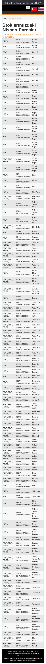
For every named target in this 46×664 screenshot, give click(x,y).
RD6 (31, 34)
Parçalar (11, 18)
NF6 (12, 36)
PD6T (14, 34)
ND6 (4, 34)
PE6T (20, 34)
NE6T (9, 34)
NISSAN (6, 36)
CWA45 (37, 34)
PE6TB (26, 34)
